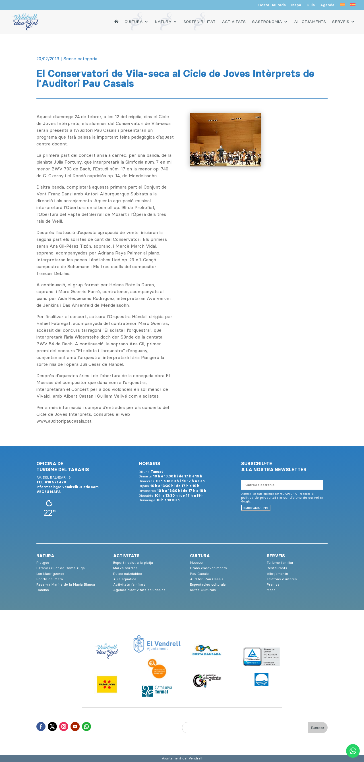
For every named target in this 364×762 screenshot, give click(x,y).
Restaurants (277, 568)
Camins (42, 590)
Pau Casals (199, 573)
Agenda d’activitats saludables (139, 590)
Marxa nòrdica (125, 568)
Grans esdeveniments (208, 568)
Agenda (327, 5)
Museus (196, 562)
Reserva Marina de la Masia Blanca (65, 584)
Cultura (134, 21)
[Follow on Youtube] (75, 726)
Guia (311, 5)
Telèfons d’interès (282, 579)
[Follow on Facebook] (41, 726)
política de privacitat (258, 497)
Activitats (234, 21)
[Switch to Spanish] (352, 6)
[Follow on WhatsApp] (86, 726)
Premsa (273, 584)
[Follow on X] (52, 726)
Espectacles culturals (208, 584)
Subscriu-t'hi (255, 508)
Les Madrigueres (50, 573)
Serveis (340, 21)
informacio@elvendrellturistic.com (67, 487)
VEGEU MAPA (48, 492)
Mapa (296, 5)
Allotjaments (310, 21)
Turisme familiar (280, 562)
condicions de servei (301, 497)
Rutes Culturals (203, 590)
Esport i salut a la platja (133, 562)
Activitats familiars (129, 584)
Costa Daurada (272, 5)
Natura (163, 21)
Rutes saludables (127, 573)
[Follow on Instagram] (63, 726)
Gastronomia (267, 21)
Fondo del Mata (49, 579)
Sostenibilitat (199, 21)
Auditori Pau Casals (207, 579)
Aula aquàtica (124, 579)
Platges (42, 562)
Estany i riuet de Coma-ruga (60, 568)
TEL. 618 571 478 (51, 482)
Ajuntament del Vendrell (182, 758)
